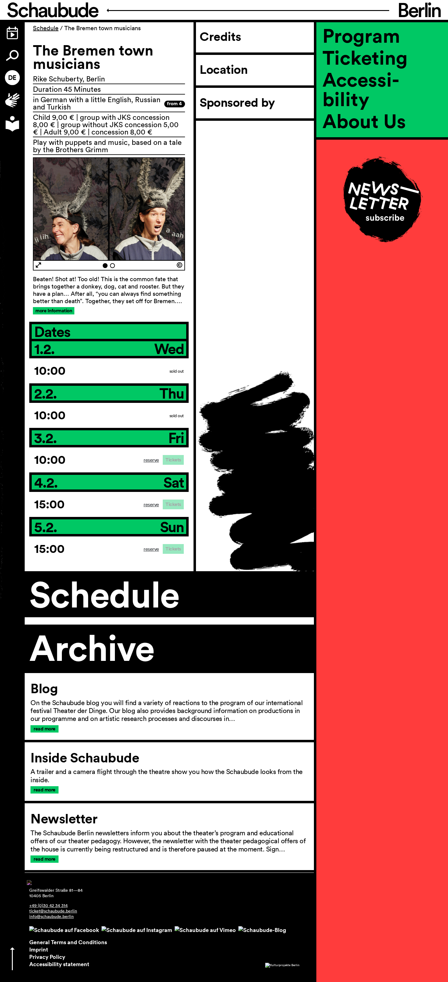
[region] (382, 141)
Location (223, 69)
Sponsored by (237, 102)
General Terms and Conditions (68, 942)
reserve (151, 460)
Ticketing (364, 57)
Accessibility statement (59, 964)
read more (44, 729)
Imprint (38, 949)
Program (361, 35)
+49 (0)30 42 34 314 (48, 905)
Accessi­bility (360, 89)
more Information (53, 310)
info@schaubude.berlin (51, 916)
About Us (364, 121)
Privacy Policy (47, 956)
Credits (220, 36)
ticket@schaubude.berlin (53, 911)
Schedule (46, 28)
